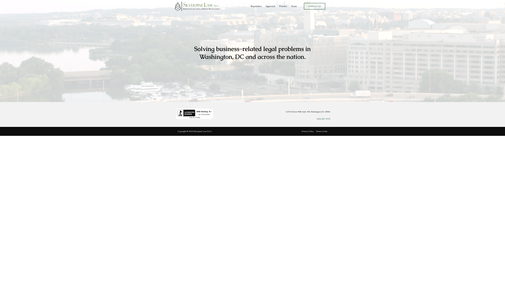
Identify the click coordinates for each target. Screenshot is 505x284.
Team (294, 6)
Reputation (256, 6)
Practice (283, 6)
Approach (270, 6)
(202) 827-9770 (323, 119)
